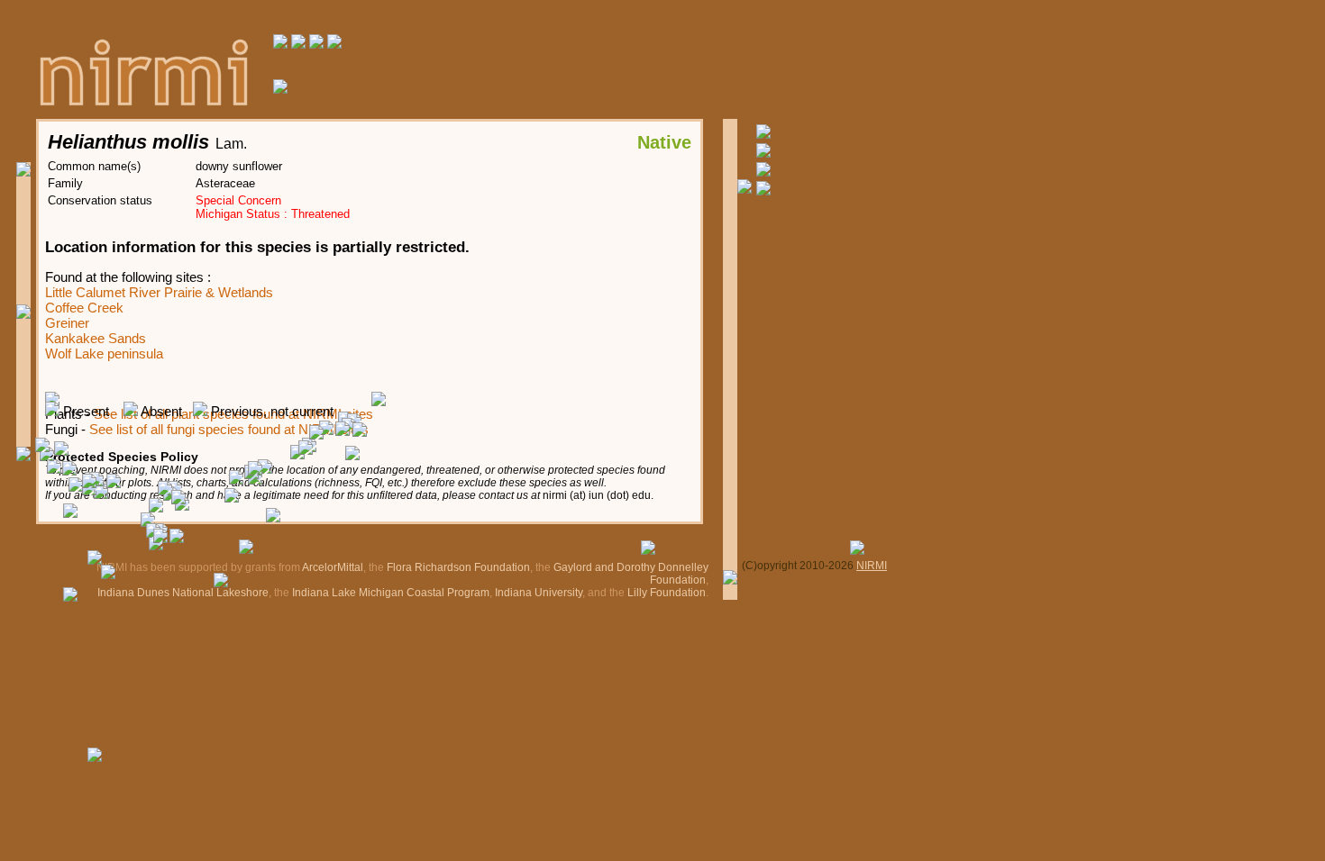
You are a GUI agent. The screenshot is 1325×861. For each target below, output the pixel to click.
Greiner (67, 323)
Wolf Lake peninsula (104, 353)
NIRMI (871, 565)
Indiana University (538, 592)
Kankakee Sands (95, 338)
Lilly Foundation (666, 592)
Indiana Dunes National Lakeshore (183, 592)
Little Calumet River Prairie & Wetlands (159, 292)
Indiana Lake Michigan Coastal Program (390, 592)
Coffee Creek (84, 307)
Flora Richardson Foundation (458, 567)
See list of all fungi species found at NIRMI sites (229, 429)
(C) (749, 565)
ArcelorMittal (332, 567)
